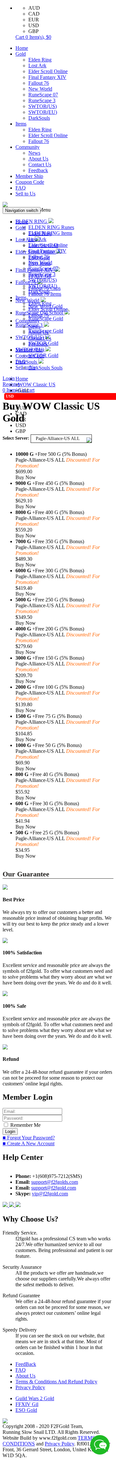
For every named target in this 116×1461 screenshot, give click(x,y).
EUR (33, 19)
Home (21, 48)
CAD (34, 13)
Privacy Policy (30, 1387)
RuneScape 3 (41, 100)
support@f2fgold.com (53, 1188)
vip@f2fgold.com (50, 1193)
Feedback (38, 170)
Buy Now (25, 477)
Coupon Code (29, 182)
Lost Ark (37, 65)
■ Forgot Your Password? (29, 1137)
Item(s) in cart (18, 390)
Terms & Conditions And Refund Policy (56, 1381)
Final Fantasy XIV (47, 77)
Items (20, 123)
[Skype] (12, 1205)
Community (27, 147)
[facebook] (6, 1205)
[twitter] (18, 1205)
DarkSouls (39, 118)
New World (40, 89)
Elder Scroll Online (48, 71)
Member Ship (29, 176)
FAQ (20, 188)
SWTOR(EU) (42, 112)
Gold (20, 54)
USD (33, 25)
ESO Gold (26, 1410)
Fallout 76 (38, 83)
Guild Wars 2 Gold (34, 1398)
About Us (38, 158)
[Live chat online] (100, 1445)
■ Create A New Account (28, 1143)
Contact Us (39, 164)
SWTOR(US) (42, 106)
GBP (33, 31)
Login (9, 378)
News (34, 153)
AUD (34, 8)
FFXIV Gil (26, 1404)
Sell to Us (25, 193)
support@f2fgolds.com (54, 1182)
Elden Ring (40, 59)
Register (11, 384)
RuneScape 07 (43, 94)
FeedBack (25, 1364)
